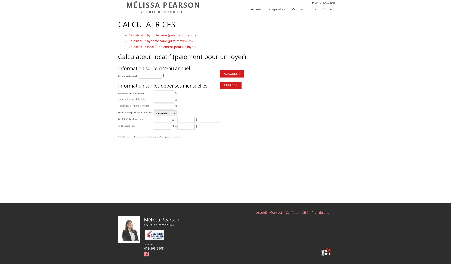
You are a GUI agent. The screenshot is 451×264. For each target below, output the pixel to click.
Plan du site (320, 212)
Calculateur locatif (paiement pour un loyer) (162, 47)
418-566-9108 (325, 3)
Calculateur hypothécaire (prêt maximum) (161, 41)
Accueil (261, 212)
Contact (276, 212)
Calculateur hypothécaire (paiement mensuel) (163, 35)
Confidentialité (297, 212)
